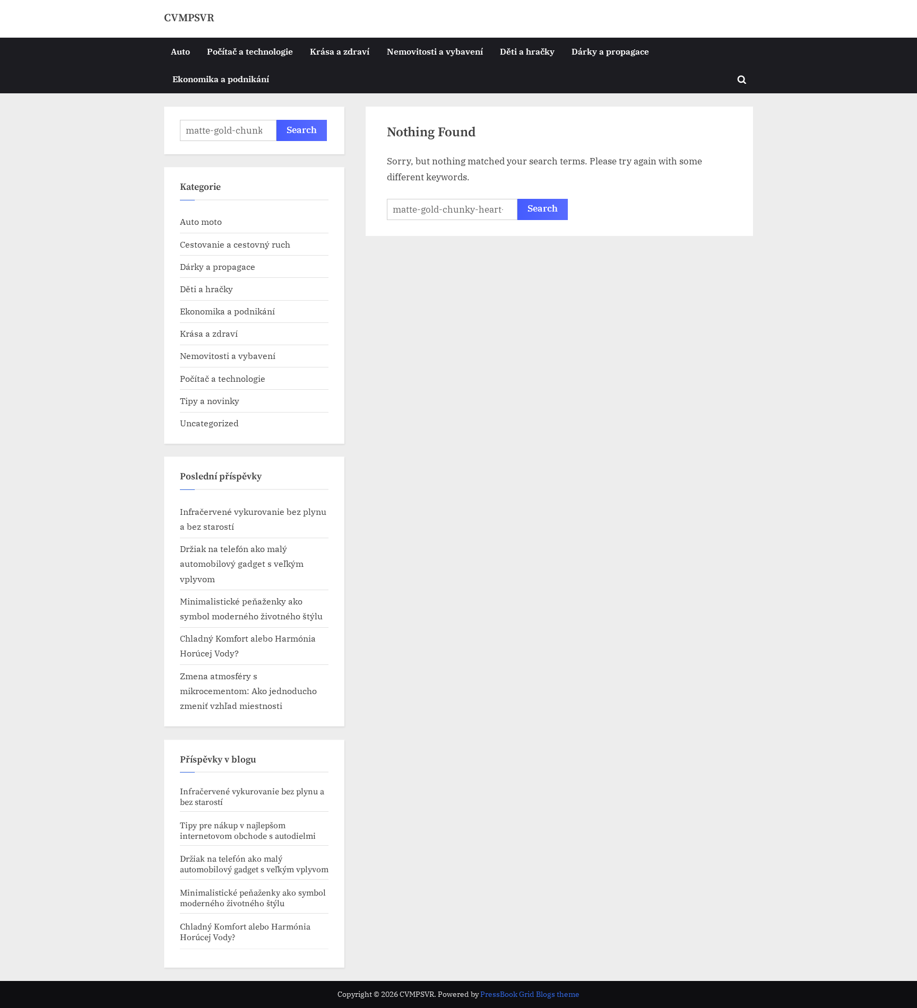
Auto (180, 51)
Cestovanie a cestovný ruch (235, 244)
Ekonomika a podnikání (220, 78)
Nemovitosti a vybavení (435, 51)
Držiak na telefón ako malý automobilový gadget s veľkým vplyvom (242, 563)
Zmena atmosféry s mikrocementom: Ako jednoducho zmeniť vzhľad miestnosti (248, 691)
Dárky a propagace (610, 51)
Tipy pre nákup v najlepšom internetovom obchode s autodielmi (248, 831)
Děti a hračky (527, 51)
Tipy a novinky (209, 400)
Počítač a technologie (250, 51)
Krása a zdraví (339, 51)
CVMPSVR (189, 18)
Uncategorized (209, 422)
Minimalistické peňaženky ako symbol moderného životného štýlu (253, 898)
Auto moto (201, 221)
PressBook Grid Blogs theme (529, 994)
